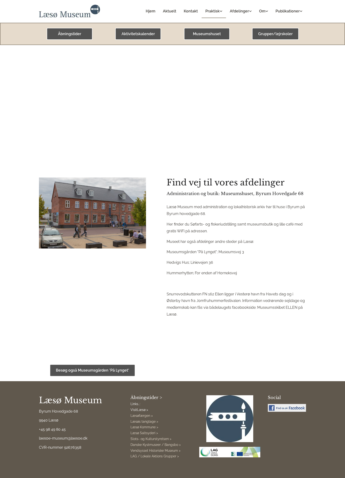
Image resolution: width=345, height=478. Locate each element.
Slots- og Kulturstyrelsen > (150, 439)
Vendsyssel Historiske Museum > (155, 450)
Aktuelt (169, 11)
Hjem (150, 11)
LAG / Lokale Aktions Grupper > (154, 456)
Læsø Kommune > (144, 427)
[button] (69, 34)
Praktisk (212, 11)
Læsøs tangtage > (144, 421)
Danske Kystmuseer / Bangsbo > (155, 445)
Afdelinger (239, 11)
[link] (214, 11)
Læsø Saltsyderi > (144, 433)
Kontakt (191, 11)
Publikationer (288, 11)
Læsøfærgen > (141, 416)
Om (262, 11)
